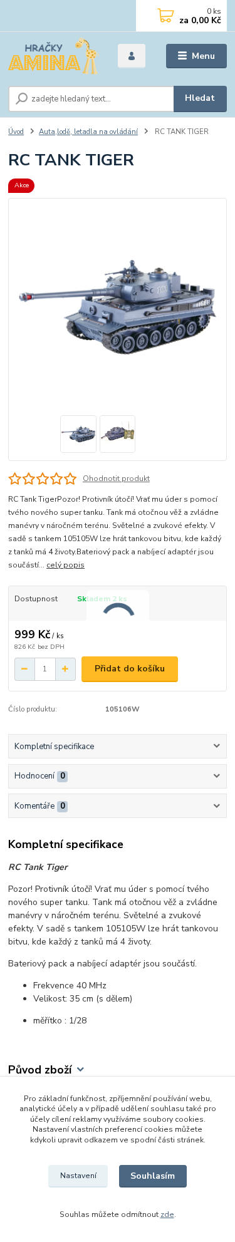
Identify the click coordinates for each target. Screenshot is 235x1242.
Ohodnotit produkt (116, 479)
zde (167, 1214)
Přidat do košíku (130, 669)
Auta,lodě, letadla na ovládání (88, 132)
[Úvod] (53, 56)
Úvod (16, 132)
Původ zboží (39, 1070)
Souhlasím (152, 1176)
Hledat (200, 98)
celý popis (65, 565)
